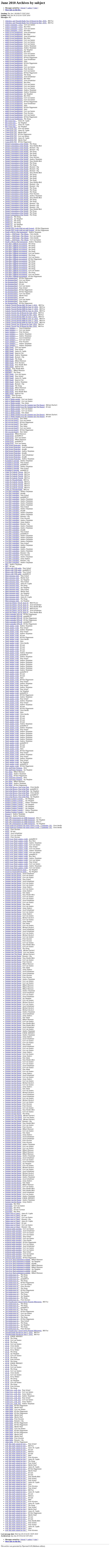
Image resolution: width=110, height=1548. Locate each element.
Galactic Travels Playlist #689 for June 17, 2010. (22, 309)
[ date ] (35, 8)
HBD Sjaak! (9, 347)
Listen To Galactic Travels (14, 472)
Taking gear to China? (13, 1213)
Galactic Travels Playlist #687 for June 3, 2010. (21, 305)
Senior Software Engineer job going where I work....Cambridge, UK (28, 825)
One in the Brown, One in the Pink (17, 787)
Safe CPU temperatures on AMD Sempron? (20, 818)
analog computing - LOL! (14, 25)
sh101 (7, 829)
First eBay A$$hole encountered (16, 244)
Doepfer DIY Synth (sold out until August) (20, 228)
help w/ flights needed (13, 399)
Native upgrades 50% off (14, 614)
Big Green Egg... (11, 121)
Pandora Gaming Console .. (14, 799)
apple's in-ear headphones (14, 32)
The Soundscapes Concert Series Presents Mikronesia (23, 1302)
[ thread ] (23, 8)
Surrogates (9, 1204)
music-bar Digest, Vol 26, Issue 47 (17, 603)
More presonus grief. (12, 576)
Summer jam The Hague (13, 950)
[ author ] (30, 8)
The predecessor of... (12, 1275)
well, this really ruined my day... (16, 1444)
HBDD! (8, 368)
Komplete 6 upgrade (12, 461)
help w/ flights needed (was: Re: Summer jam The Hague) (25, 405)
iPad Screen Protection (13, 445)
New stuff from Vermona (14, 768)
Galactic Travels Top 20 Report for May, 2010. (21, 315)
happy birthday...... (11, 328)
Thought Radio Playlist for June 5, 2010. (19, 1332)
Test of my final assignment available (18, 1259)
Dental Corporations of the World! (17, 144)
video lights (9, 1405)
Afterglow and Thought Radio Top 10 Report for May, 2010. (26, 21)
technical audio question (13, 1229)
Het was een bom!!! (12, 418)
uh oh (7, 1336)
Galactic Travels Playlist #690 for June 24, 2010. (22, 311)
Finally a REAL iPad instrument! (16, 232)
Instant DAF (9, 434)
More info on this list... (13, 10)
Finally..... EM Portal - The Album (17, 234)
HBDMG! (9, 370)
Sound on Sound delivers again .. (16, 870)
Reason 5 (8, 814)
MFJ (7, 564)
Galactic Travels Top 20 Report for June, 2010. (21, 313)
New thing (9, 772)
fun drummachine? (11, 278)
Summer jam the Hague (13, 873)
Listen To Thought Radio (14, 480)
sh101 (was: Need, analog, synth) (16, 839)
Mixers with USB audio (13, 568)
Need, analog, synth (12, 626)
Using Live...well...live (13, 1390)
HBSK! (8, 395)
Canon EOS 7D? (11, 128)
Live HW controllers (12, 491)
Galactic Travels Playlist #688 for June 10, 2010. (22, 307)
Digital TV (9, 217)
